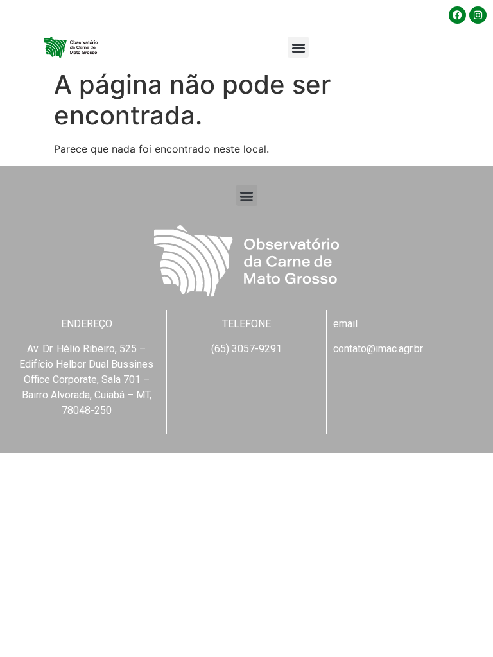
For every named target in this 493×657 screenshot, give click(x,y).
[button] (298, 47)
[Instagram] (478, 15)
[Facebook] (457, 15)
